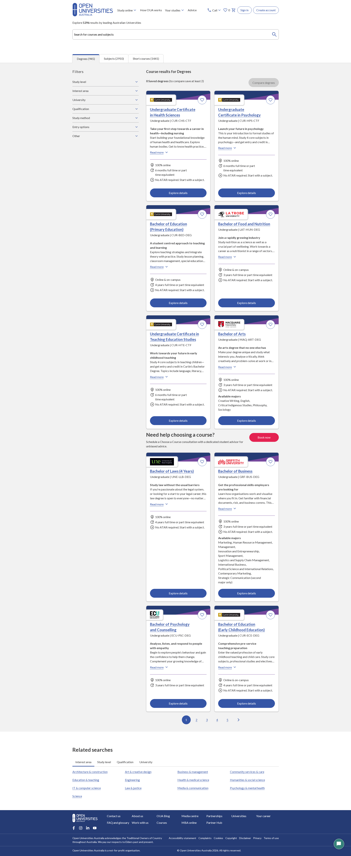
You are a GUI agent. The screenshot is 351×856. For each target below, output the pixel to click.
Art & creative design (138, 771)
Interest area (80, 90)
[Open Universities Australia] (92, 15)
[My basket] (233, 10)
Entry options (80, 127)
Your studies (172, 10)
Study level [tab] (104, 762)
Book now (264, 437)
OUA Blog (163, 816)
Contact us (114, 816)
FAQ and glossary (118, 822)
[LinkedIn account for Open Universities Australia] (87, 827)
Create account (266, 10)
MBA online (189, 822)
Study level (79, 81)
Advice (192, 10)
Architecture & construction (90, 771)
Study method (81, 118)
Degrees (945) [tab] (86, 58)
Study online (125, 10)
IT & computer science (86, 788)
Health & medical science (193, 780)
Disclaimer (245, 838)
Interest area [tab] (83, 762)
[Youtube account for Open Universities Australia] (94, 827)
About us (137, 816)
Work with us (140, 822)
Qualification (80, 109)
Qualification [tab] (125, 762)
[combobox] (175, 34)
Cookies (218, 838)
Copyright (231, 838)
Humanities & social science (247, 780)
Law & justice (133, 788)
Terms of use (271, 838)
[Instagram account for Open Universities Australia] (80, 827)
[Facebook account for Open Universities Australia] (73, 827)
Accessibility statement (182, 838)
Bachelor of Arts (232, 334)
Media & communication (192, 788)
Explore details (178, 193)
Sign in (244, 10)
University (78, 100)
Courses (162, 822)
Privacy (257, 838)
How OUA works (151, 10)
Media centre (189, 816)
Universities (238, 816)
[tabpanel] (175, 397)
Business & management (192, 771)
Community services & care (247, 771)
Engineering (132, 780)
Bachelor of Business (235, 471)
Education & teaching (85, 780)
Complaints (205, 838)
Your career (263, 816)
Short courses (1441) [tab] (146, 58)
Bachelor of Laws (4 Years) (172, 471)
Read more (157, 152)
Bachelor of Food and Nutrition (244, 224)
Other (76, 136)
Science (77, 796)
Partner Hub (214, 822)
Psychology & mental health (247, 788)
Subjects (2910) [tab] (114, 58)
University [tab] (145, 762)
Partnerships (214, 816)
